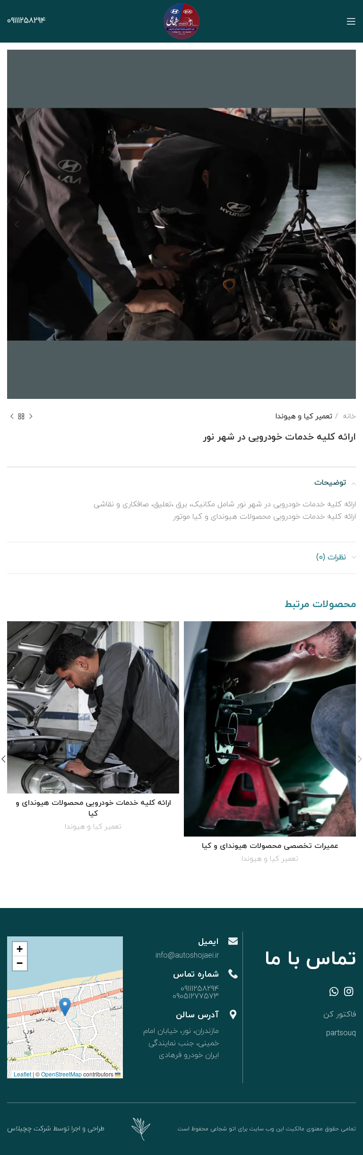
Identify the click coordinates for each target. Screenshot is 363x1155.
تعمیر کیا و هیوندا (304, 416)
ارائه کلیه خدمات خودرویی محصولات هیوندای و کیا (93, 808)
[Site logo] (181, 21)
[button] (65, 1007)
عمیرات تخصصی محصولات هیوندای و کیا (270, 846)
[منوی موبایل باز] (351, 21)
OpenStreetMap (61, 1074)
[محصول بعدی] (12, 416)
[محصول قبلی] (30, 416)
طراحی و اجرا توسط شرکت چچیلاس (55, 1128)
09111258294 (26, 21)
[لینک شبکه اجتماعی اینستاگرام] (348, 991)
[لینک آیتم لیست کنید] (307, 1015)
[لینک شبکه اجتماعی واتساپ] (334, 991)
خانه (348, 416)
